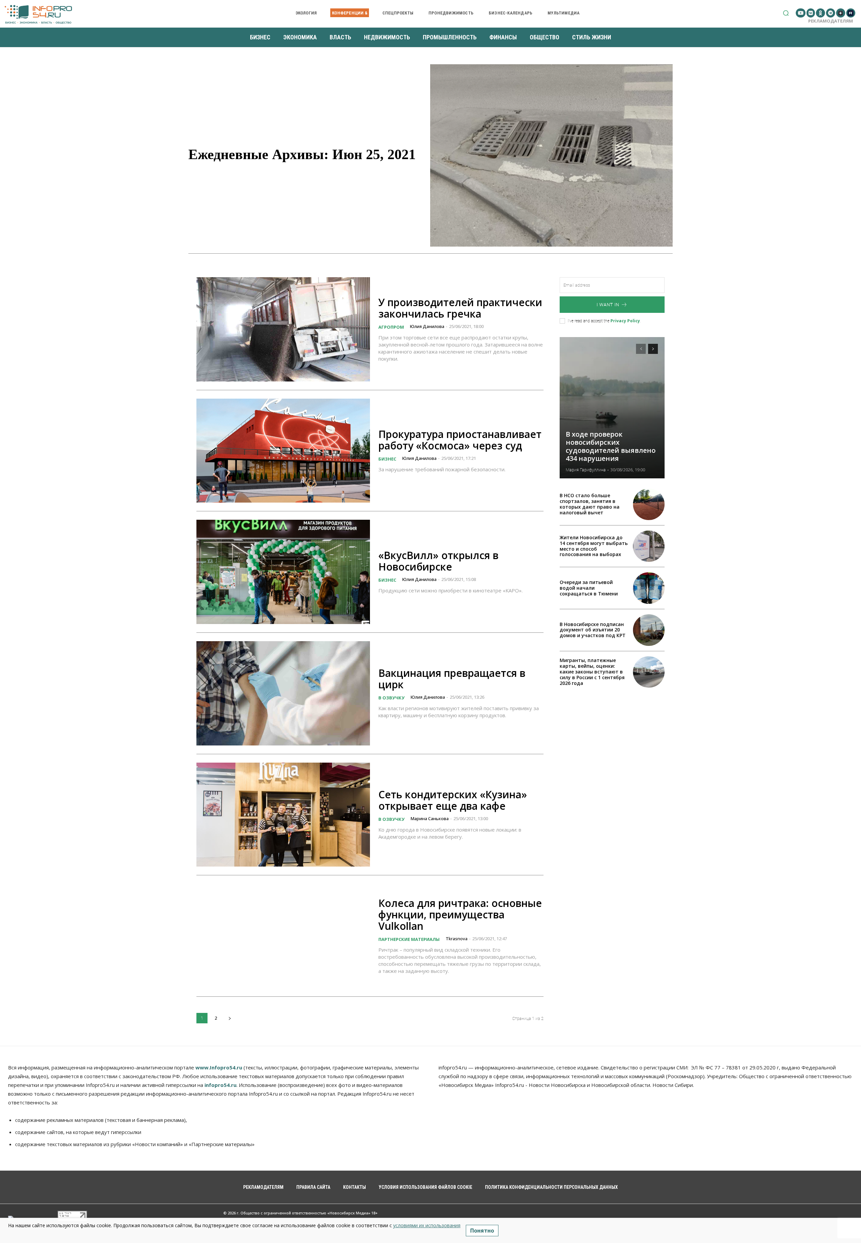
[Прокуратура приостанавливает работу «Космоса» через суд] (283, 451)
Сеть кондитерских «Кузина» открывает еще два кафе (452, 800)
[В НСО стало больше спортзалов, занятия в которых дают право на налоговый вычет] (649, 504)
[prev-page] (641, 349)
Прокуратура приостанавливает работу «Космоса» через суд (459, 439)
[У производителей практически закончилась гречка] (283, 329)
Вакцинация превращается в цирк (451, 678)
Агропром (391, 327)
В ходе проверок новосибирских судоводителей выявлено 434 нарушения (611, 446)
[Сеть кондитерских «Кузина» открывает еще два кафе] (283, 815)
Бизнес (387, 459)
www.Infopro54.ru (218, 1067)
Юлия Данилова (427, 326)
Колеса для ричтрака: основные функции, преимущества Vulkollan (460, 914)
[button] (786, 13)
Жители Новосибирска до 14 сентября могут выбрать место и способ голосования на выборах (594, 545)
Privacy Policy (625, 321)
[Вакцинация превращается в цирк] (283, 693)
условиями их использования (426, 1225)
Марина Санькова (430, 818)
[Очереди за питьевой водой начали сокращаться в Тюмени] (649, 588)
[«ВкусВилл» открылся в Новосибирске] (283, 572)
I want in (608, 304)
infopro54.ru (220, 1085)
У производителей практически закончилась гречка (460, 308)
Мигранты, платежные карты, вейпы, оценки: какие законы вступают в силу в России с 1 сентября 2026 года (592, 671)
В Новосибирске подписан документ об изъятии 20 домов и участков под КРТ (593, 630)
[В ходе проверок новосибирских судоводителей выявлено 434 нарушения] (612, 407)
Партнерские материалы (409, 939)
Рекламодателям (830, 21)
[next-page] (229, 1018)
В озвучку (391, 698)
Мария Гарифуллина (586, 469)
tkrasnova (456, 939)
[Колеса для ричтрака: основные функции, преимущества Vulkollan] (283, 936)
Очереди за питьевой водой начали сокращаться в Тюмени (589, 588)
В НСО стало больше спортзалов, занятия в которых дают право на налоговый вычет (590, 503)
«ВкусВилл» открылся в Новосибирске (438, 561)
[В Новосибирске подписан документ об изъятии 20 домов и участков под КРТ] (649, 630)
